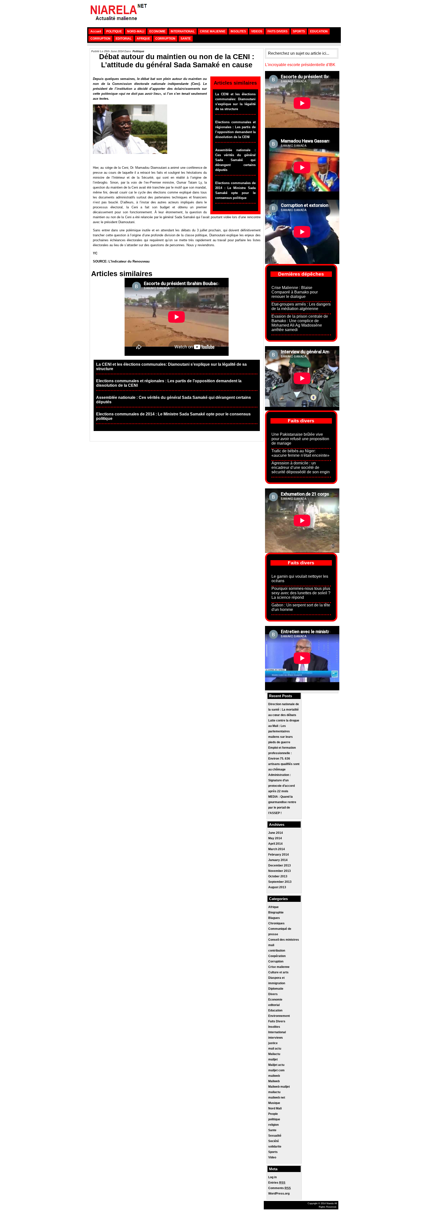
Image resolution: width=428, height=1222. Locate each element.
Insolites (274, 1027)
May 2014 (275, 838)
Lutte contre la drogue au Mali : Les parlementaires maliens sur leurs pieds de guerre (283, 731)
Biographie (276, 912)
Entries (276, 1182)
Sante (272, 1130)
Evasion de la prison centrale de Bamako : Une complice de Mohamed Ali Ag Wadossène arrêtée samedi (299, 323)
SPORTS (299, 31)
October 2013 (277, 876)
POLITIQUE (114, 31)
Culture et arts (278, 972)
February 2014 (278, 854)
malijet (273, 1059)
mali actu (274, 1048)
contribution (276, 950)
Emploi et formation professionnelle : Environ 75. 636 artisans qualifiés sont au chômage (283, 758)
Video (272, 1157)
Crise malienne (279, 967)
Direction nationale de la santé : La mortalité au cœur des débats (283, 709)
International (277, 1032)
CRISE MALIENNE (212, 31)
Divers (273, 994)
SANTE (186, 38)
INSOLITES (238, 31)
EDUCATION (319, 31)
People (273, 1114)
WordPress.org (279, 1193)
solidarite (274, 1146)
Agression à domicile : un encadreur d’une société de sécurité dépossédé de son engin (300, 467)
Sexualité (274, 1135)
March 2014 (276, 849)
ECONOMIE (157, 31)
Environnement (279, 1016)
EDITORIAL (124, 38)
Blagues (274, 918)
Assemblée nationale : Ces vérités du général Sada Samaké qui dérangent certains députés (235, 160)
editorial (274, 1005)
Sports (273, 1152)
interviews (275, 1037)
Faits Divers (276, 1021)
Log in (272, 1177)
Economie (275, 999)
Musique (274, 1103)
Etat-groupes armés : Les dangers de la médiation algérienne (301, 306)
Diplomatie (275, 988)
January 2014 (278, 860)
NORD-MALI (135, 31)
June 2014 (275, 833)
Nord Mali (275, 1108)
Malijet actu (276, 1065)
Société (273, 1141)
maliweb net (276, 1097)
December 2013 (279, 865)
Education (275, 1010)
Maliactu (274, 1054)
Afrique (273, 907)
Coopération (277, 956)
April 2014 (275, 843)
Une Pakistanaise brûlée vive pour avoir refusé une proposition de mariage (300, 438)
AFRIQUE (143, 38)
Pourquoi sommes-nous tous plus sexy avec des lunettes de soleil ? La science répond (300, 592)
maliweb (274, 1076)
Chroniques (276, 923)
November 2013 (279, 871)
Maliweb (274, 1081)
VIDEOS (256, 31)
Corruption (275, 961)
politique (138, 51)
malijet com (276, 1070)
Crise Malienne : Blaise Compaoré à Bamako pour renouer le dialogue (294, 292)
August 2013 (277, 887)
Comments (279, 1188)
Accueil (95, 31)
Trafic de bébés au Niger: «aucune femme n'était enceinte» (300, 453)
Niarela (330, 1203)
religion (273, 1124)
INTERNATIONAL (183, 31)
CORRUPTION (100, 38)
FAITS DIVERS (278, 31)
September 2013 (280, 882)
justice (273, 1043)
